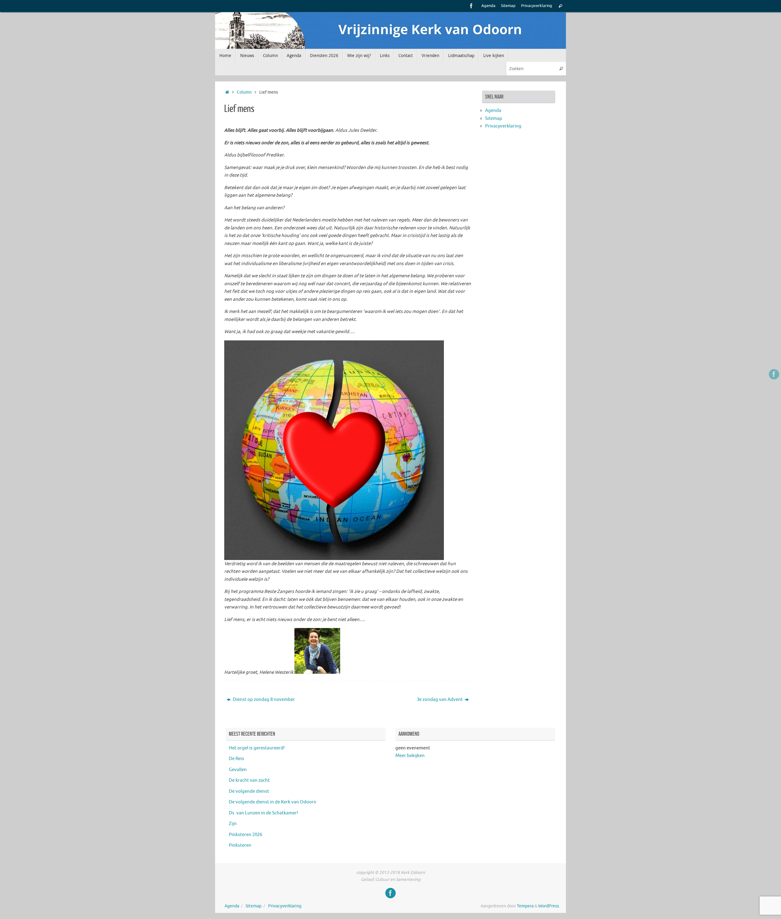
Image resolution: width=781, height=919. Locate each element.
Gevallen (238, 770)
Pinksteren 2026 (245, 835)
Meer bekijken (410, 756)
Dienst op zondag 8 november (263, 699)
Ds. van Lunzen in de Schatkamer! (263, 813)
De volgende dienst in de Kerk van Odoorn (272, 802)
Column (244, 92)
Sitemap (508, 5)
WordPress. (549, 906)
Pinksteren (240, 845)
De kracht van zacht (249, 780)
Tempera (525, 906)
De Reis (236, 759)
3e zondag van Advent (440, 699)
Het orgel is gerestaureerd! (257, 748)
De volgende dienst (249, 791)
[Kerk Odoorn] (471, 6)
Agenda (488, 5)
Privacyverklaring (536, 5)
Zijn (233, 824)
